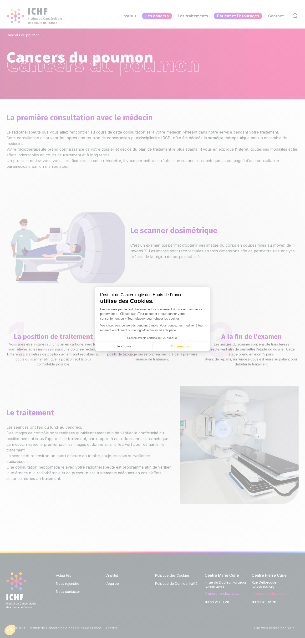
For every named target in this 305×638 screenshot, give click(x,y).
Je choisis (124, 346)
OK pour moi (181, 346)
